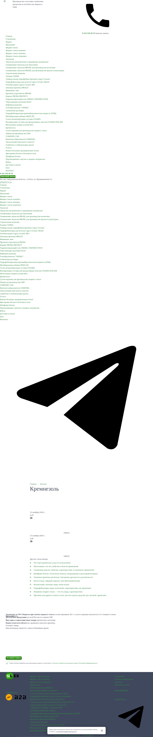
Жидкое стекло (12, 48)
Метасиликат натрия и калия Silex (19, 125)
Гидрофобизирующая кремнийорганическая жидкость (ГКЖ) (31, 113)
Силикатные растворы (15, 111)
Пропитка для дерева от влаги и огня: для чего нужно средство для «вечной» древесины (70, 595)
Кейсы (8, 162)
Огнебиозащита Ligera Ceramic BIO (20, 85)
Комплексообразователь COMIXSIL (20, 139)
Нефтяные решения (14, 105)
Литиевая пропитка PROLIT (17, 88)
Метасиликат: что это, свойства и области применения (56, 566)
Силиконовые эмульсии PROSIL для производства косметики (30, 68)
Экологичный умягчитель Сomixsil (20, 142)
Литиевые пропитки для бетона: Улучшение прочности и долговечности (63, 577)
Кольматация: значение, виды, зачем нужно (51, 584)
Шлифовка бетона (13, 156)
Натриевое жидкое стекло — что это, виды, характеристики (58, 592)
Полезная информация (124, 679)
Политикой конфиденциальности (88, 663)
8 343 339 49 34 (88, 33)
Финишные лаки (12, 90)
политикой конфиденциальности (66, 731)
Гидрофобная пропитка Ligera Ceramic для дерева (50, 696)
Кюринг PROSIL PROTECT (17, 96)
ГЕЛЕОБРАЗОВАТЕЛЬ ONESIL (43, 711)
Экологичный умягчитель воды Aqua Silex (47, 699)
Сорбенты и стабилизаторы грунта (20, 145)
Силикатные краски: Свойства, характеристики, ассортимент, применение (64, 570)
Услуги (8, 148)
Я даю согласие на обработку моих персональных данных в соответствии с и (53, 663)
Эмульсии (10, 59)
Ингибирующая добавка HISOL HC (20, 116)
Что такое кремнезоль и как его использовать (52, 563)
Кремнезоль (11, 128)
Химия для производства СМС (18, 133)
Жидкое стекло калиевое (16, 50)
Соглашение (88, 735)
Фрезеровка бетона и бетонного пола (21, 153)
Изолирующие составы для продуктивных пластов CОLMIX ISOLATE (34, 122)
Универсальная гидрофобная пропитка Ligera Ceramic (28, 79)
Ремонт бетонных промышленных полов (22, 151)
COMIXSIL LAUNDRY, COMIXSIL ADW (46, 708)
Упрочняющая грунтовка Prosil (18, 102)
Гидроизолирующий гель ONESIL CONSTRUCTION (27, 99)
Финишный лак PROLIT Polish (42, 731)
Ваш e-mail (10, 616)
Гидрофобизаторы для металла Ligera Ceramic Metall (27, 82)
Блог (8, 168)
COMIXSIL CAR (12, 136)
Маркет (9, 42)
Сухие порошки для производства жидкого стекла (26, 130)
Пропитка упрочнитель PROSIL (18, 93)
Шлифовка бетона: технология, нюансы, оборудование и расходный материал (66, 574)
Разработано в (11, 692)
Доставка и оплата (13, 165)
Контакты (9, 171)
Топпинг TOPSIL (12, 76)
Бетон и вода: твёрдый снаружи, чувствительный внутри (57, 581)
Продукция (10, 45)
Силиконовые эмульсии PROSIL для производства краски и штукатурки (35, 70)
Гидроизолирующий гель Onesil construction (48, 705)
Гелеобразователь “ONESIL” (17, 108)
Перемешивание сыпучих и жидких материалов (25, 159)
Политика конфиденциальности (67, 735)
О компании (10, 39)
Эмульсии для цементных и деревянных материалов (27, 62)
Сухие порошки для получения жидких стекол (49, 693)
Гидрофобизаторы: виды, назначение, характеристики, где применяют (62, 588)
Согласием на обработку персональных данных (65, 663)
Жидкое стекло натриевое (16, 56)
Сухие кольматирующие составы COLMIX (23, 119)
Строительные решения (15, 73)
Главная (9, 36)
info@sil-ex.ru (6, 182)
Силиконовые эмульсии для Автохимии (22, 65)
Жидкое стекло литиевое (16, 53)
